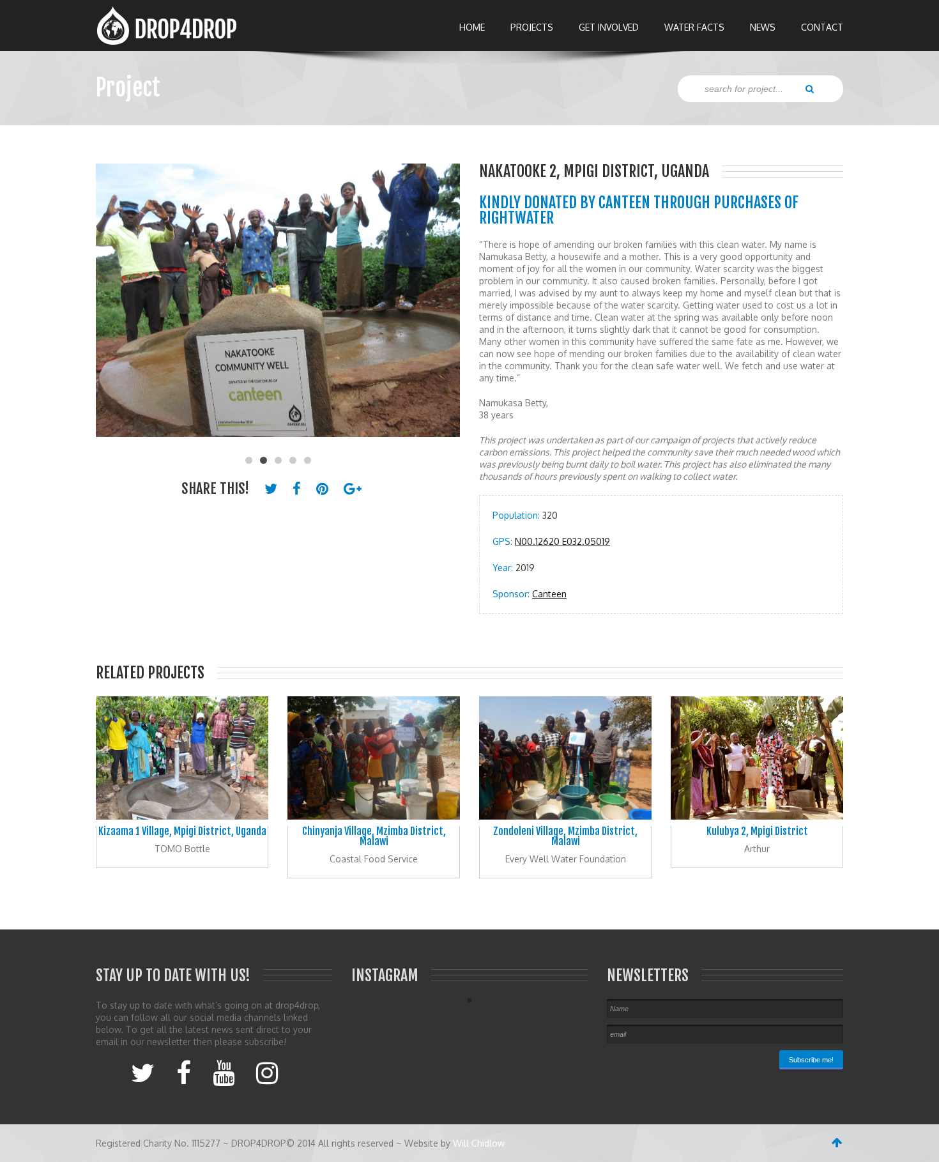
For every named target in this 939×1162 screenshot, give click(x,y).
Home (472, 27)
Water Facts (694, 27)
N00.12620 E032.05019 (562, 541)
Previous (112, 307)
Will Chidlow (479, 1143)
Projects (531, 27)
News (762, 27)
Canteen (549, 593)
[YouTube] (223, 1072)
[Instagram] (267, 1072)
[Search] (810, 88)
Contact (822, 27)
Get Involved (609, 27)
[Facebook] (183, 1072)
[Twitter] (143, 1072)
